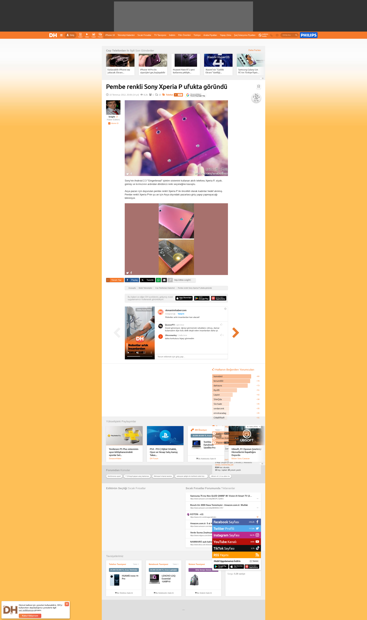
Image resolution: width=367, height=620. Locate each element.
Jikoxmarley (171, 335)
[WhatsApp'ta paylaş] (158, 280)
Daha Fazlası (254, 50)
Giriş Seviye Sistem (203, 570)
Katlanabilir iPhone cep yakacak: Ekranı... (119, 71)
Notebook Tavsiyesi (158, 564)
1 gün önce (179, 325)
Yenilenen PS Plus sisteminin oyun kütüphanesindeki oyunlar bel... (123, 451)
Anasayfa (132, 288)
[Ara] (296, 35)
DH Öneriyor (201, 430)
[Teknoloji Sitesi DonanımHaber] (53, 35)
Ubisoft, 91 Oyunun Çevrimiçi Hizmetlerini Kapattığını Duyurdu (246, 451)
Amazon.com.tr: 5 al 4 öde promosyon (209, 523)
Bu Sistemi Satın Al (204, 593)
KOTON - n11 (196, 514)
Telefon (169, 95)
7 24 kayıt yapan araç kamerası (137, 476)
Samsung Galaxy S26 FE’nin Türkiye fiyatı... (248, 71)
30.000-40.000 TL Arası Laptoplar (206, 436)
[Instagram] (161, 312)
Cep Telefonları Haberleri (165, 288)
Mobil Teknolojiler (145, 288)
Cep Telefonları (116, 50)
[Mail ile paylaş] (164, 280)
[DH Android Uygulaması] (221, 566)
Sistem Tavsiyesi (197, 564)
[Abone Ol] (113, 123)
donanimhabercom (176, 310)
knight (112, 117)
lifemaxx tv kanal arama (163, 476)
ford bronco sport (114, 476)
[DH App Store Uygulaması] (236, 566)
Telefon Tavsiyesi (117, 564)
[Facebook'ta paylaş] (131, 173)
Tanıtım (255, 561)
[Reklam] (309, 35)
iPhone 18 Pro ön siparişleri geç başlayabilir (152, 71)
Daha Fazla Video (144, 310)
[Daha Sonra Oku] (258, 86)
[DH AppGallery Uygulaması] (252, 566)
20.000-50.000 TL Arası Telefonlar (123, 570)
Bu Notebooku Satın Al (207, 459)
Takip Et (181, 314)
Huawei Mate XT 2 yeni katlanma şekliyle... (184, 71)
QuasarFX (170, 325)
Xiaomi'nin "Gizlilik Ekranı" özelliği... (215, 71)
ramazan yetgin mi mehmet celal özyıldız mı (192, 476)
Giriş (72, 35)
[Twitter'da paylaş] (127, 173)
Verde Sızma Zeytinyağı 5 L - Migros (208, 532)
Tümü (217, 430)
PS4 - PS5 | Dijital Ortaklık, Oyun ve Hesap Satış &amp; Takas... (164, 451)
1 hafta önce (182, 335)
